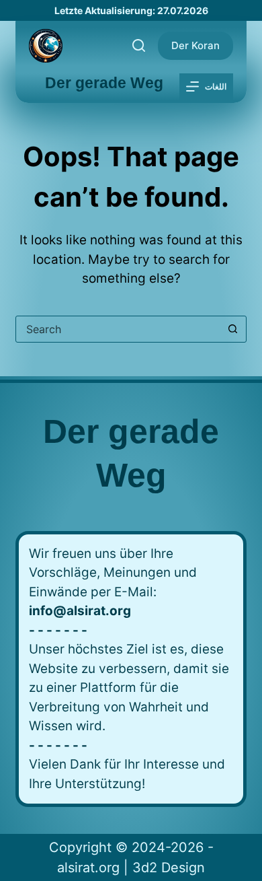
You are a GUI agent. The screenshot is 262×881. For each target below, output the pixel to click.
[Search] (138, 45)
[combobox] (118, 329)
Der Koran (195, 45)
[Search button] (233, 329)
